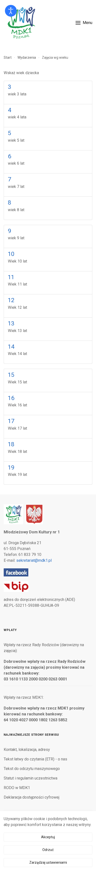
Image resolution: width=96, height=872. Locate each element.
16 (11, 398)
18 (11, 444)
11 (11, 277)
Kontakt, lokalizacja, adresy (27, 749)
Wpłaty (10, 630)
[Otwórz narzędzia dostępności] (11, 11)
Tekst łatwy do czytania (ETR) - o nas (35, 759)
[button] (84, 22)
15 (11, 374)
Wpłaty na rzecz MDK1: (24, 697)
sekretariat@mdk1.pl (34, 560)
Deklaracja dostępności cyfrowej (31, 797)
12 (11, 300)
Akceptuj (48, 837)
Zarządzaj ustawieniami (48, 862)
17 (11, 421)
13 (11, 323)
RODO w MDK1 (17, 787)
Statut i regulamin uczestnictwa (30, 778)
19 (11, 467)
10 (11, 254)
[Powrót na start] (21, 22)
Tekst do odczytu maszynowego (32, 768)
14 (11, 346)
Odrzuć (48, 850)
